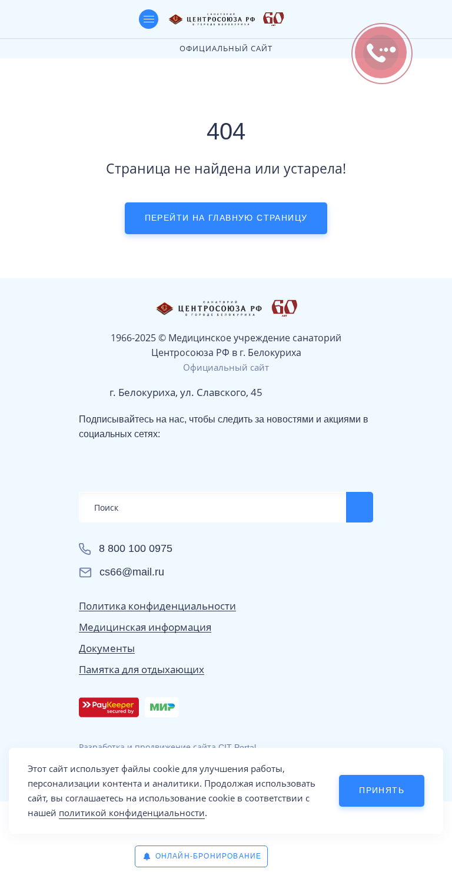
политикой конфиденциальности (132, 812)
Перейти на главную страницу (226, 217)
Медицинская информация (145, 627)
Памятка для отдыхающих (141, 669)
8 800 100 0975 (135, 548)
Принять (381, 790)
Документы (107, 648)
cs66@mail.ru (131, 572)
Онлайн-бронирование (208, 856)
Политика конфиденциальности (157, 606)
